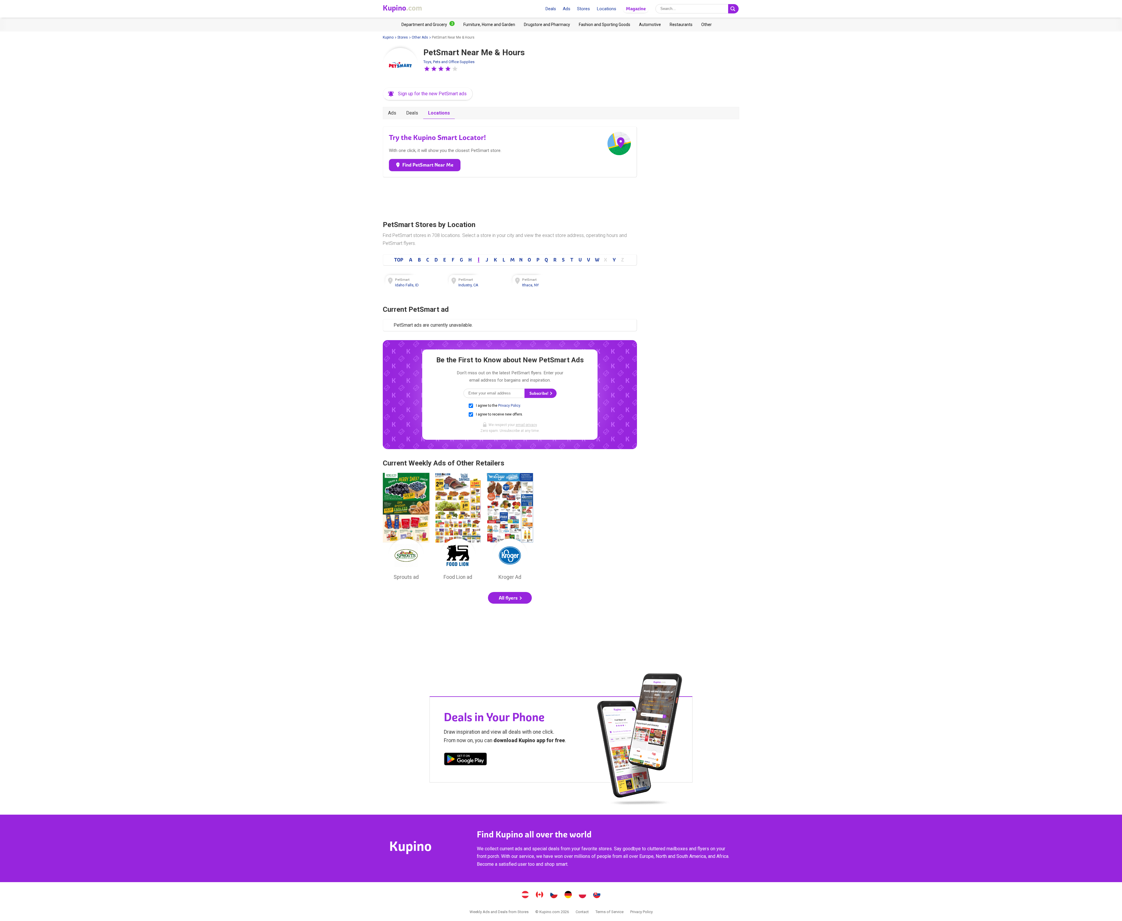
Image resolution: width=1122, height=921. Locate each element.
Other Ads (420, 37)
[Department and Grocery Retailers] (428, 24)
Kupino (388, 37)
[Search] (733, 8)
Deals (550, 8)
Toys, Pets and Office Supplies (449, 62)
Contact (582, 912)
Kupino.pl (582, 895)
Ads (566, 8)
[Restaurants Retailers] (681, 24)
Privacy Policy (509, 406)
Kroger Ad (509, 528)
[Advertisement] (510, 197)
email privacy (526, 425)
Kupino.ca (539, 895)
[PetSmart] (400, 65)
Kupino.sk (597, 895)
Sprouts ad (406, 528)
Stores (583, 8)
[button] (426, 68)
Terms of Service (609, 912)
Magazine (636, 8)
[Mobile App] (465, 760)
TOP (398, 260)
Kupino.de (568, 895)
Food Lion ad (458, 528)
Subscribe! (539, 393)
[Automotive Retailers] (650, 24)
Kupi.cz (554, 895)
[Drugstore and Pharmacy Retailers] (547, 24)
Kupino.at (525, 895)
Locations (606, 8)
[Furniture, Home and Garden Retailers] (489, 24)
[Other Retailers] (706, 24)
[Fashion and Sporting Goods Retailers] (604, 24)
